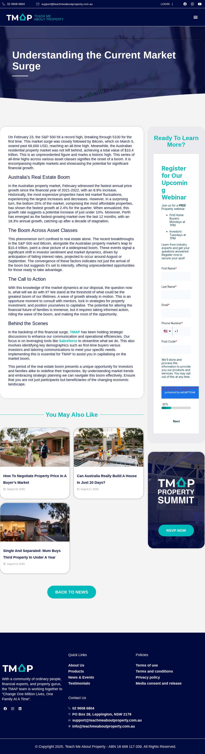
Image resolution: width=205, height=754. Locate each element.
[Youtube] (200, 4)
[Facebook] (185, 4)
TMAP (75, 332)
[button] (195, 17)
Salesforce (68, 341)
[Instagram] (192, 4)
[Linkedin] (20, 708)
